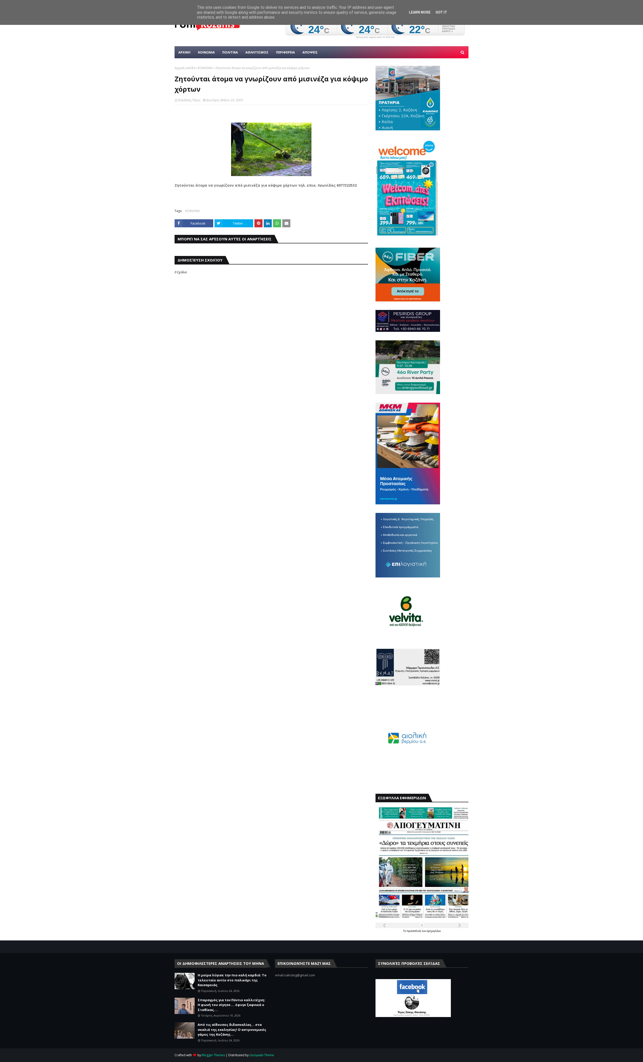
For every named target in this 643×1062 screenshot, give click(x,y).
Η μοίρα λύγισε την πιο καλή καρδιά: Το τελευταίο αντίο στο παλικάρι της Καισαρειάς (232, 980)
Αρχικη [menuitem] (184, 52)
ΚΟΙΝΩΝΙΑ (205, 68)
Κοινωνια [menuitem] (206, 52)
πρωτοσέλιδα (414, 931)
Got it (441, 12)
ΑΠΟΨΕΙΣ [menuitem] (310, 52)
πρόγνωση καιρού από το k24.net (375, 37)
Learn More (420, 12)
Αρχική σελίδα (185, 68)
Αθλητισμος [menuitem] (257, 52)
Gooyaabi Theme (261, 1055)
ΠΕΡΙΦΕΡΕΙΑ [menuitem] (285, 52)
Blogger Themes (213, 1055)
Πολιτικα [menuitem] (230, 52)
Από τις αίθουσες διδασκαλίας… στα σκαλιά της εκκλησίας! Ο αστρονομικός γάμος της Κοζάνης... (232, 1029)
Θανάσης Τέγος (189, 100)
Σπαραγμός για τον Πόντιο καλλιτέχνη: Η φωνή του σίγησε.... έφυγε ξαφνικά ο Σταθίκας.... (231, 1005)
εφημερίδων (434, 931)
